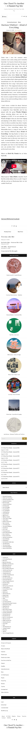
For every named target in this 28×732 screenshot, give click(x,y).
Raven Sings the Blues (7, 532)
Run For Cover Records (8, 617)
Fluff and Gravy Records (8, 585)
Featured (3, 651)
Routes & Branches (7, 535)
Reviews (3, 683)
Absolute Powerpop (7, 496)
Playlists (14, 716)
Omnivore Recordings (7, 611)
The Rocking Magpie (7, 546)
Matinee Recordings (7, 604)
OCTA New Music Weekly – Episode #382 (10, 447)
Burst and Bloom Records (8, 568)
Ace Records (5, 557)
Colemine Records (7, 573)
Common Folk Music (7, 504)
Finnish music (4, 654)
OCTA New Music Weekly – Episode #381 (10, 452)
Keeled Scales (6, 595)
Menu (4, 16)
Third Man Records (7, 626)
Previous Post (7, 231)
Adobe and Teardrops (7, 497)
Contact (4, 717)
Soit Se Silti (5, 623)
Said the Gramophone (7, 537)
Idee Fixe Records (6, 593)
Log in (2, 702)
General (3, 663)
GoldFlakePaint (6, 512)
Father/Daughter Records (8, 581)
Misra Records (6, 607)
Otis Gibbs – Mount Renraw (8, 246)
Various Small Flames (7, 548)
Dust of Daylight (6, 507)
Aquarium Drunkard (7, 501)
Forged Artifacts (6, 587)
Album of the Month (5, 648)
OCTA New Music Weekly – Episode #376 (10, 472)
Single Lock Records (7, 620)
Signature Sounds (6, 618)
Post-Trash (5, 529)
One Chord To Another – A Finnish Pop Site (14, 4)
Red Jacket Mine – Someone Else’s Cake (11, 242)
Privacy (18, 716)
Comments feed (4, 707)
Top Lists (24, 716)
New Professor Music (7, 609)
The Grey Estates (6, 545)
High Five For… (6, 515)
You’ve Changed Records (8, 633)
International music (12, 22)
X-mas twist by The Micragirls (9, 251)
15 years (3, 645)
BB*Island (5, 560)
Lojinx (4, 598)
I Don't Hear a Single (7, 518)
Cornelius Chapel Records (8, 574)
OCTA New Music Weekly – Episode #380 (10, 456)
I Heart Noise (5, 520)
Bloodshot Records (7, 567)
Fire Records (5, 584)
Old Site (9, 717)
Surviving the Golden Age (8, 542)
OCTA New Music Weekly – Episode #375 (10, 476)
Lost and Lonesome (7, 601)
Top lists (3, 686)
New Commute (6, 523)
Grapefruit (5, 590)
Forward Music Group (7, 589)
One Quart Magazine (7, 526)
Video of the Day (5, 692)
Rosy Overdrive (6, 534)
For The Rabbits (6, 510)
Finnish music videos (5, 657)
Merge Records (6, 606)
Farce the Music (6, 509)
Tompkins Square (6, 628)
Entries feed (3, 704)
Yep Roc (4, 631)
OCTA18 (8, 716)
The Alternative (6, 543)
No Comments (18, 30)
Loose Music (5, 600)
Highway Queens (6, 516)
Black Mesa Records (7, 565)
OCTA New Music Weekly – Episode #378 (10, 464)
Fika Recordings (6, 582)
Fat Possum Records (7, 579)
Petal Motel (5, 527)
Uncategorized (4, 689)
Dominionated (6, 505)
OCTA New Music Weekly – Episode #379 (10, 460)
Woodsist (5, 629)
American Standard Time (8, 499)
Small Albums (5, 540)
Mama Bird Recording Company (10, 603)
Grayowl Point (6, 513)
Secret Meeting (6, 538)
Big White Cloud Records (8, 563)
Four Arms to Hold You (6, 660)
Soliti (4, 625)
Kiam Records (6, 596)
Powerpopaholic (6, 531)
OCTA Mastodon (6, 524)
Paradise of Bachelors (7, 612)
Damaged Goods (6, 576)
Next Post (20, 231)
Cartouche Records (7, 571)
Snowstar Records (7, 622)
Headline (3, 666)
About (3, 716)
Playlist (2, 677)
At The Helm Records (7, 559)
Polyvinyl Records (6, 614)
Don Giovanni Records (7, 578)
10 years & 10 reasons (6, 643)
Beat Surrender (6, 502)
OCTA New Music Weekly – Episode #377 (10, 468)
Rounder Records (6, 615)
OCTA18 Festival (5, 674)
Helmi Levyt (5, 592)
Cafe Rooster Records (7, 570)
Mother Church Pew (7, 521)
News (19, 22)
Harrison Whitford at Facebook (10, 219)
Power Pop (3, 680)
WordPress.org (4, 710)
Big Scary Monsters (7, 562)
